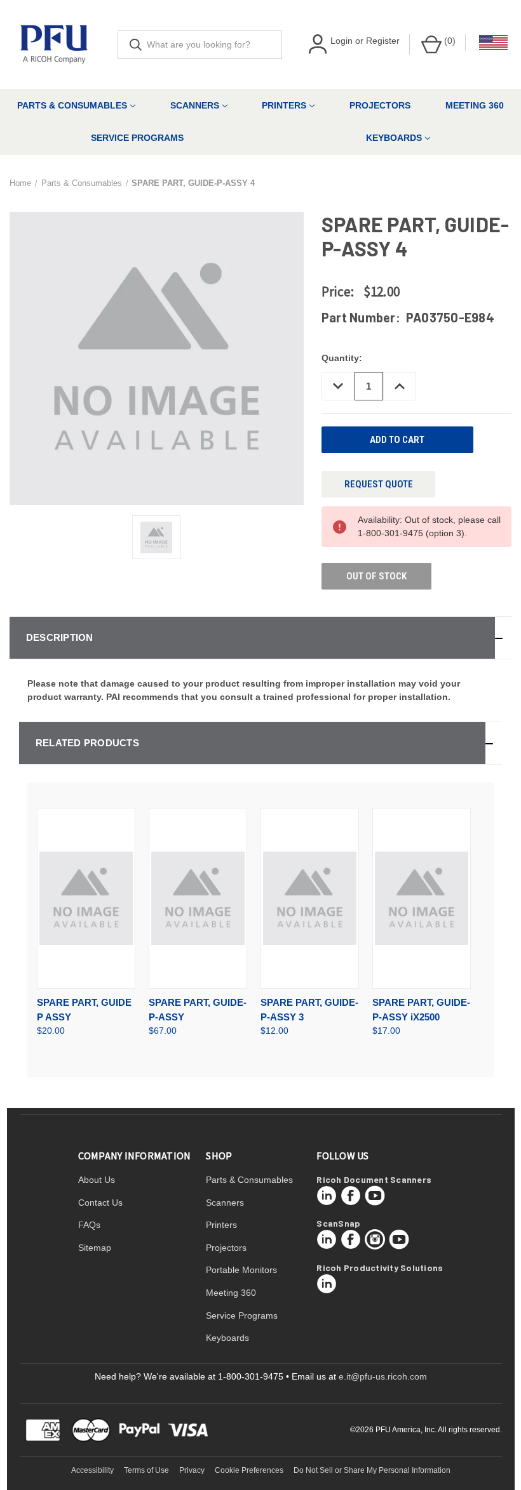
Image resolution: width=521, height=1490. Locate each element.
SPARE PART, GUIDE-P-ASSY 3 (309, 1009)
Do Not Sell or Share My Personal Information (372, 1470)
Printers (284, 105)
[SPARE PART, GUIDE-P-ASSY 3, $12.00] (309, 898)
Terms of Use (146, 1470)
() (449, 41)
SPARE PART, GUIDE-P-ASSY (198, 1009)
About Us (96, 1180)
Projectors (379, 105)
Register (383, 41)
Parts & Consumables (72, 105)
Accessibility (92, 1470)
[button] (260, 637)
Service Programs (137, 138)
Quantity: (341, 358)
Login (341, 41)
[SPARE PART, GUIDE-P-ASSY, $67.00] (198, 898)
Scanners (194, 105)
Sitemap (94, 1248)
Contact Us (100, 1202)
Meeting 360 (474, 105)
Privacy (192, 1470)
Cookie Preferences (249, 1470)
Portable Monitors (241, 1270)
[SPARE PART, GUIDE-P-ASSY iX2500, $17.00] (421, 898)
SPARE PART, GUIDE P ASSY (84, 1009)
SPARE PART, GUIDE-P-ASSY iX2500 (421, 1009)
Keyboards (227, 1338)
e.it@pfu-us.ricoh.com (383, 1376)
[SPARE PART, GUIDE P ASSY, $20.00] (86, 898)
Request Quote (378, 484)
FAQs (89, 1225)
